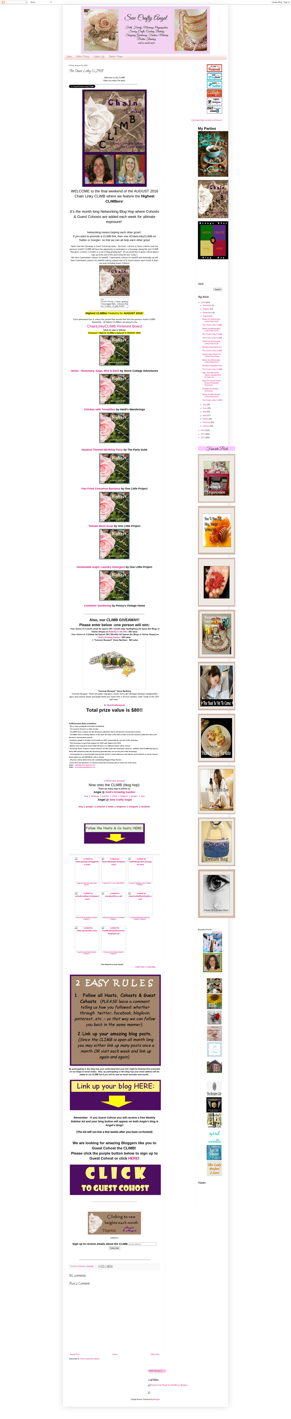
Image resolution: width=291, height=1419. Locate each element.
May (205, 412)
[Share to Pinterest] (111, 1266)
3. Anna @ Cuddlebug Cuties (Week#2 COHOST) (139, 884)
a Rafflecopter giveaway (114, 781)
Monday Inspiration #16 (212, 366)
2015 (203, 430)
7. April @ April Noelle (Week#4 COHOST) (86, 953)
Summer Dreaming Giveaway (210, 390)
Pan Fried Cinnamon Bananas (101, 488)
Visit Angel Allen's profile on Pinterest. (206, 120)
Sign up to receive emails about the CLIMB (100, 1243)
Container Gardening (97, 605)
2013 (203, 437)
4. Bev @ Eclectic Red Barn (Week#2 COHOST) (86, 918)
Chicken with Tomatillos (99, 409)
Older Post (155, 1354)
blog (86, 796)
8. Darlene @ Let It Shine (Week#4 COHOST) (113, 953)
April (205, 415)
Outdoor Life (98, 56)
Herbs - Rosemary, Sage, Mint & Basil (95, 370)
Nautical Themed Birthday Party (102, 449)
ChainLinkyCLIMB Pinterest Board (114, 326)
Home (69, 56)
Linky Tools (139, 967)
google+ (134, 796)
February (207, 422)
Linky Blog (151, 967)
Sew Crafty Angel (121, 799)
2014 (203, 434)
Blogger (156, 1399)
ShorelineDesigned (116, 705)
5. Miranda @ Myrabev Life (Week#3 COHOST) (113, 918)
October (206, 309)
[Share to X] (105, 1266)
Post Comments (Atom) (89, 1359)
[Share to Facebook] (108, 1266)
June (205, 408)
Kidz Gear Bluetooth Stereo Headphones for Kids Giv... (211, 375)
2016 (203, 302)
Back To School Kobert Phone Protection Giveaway (211, 383)
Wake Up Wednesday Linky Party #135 (211, 330)
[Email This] (99, 1266)
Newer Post (74, 1354)
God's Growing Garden (120, 792)
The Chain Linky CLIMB (212, 325)
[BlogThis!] (102, 1266)
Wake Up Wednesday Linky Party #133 (211, 361)
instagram (133, 806)
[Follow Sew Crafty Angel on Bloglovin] (157, 1373)
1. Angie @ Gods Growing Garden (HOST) (86, 884)
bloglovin (124, 796)
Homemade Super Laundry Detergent (101, 567)
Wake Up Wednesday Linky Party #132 (211, 395)
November (207, 305)
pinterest (106, 796)
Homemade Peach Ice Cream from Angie (211, 355)
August (206, 316)
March (205, 419)
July (205, 404)
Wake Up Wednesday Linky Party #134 (211, 342)
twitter (114, 796)
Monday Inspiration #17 (212, 347)
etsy (143, 796)
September (207, 313)
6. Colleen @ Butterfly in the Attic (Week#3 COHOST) (140, 918)
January (206, 426)
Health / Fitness (116, 56)
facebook (95, 796)
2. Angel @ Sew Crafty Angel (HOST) (113, 883)
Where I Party (82, 56)
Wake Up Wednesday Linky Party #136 (211, 320)
